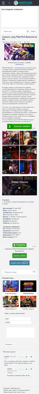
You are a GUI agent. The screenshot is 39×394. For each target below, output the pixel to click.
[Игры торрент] (25, 3)
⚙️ (28, 31)
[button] (34, 271)
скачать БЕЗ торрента (19, 263)
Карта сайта (21, 392)
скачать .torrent (19, 255)
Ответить (21, 357)
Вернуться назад (10, 272)
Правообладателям (9, 392)
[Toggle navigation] (9, 3)
